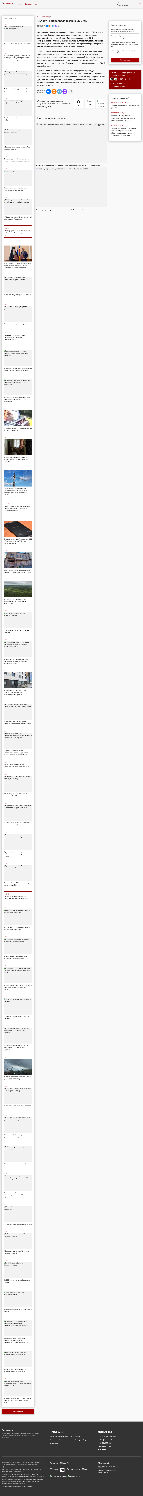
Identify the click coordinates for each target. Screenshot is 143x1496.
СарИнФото (54, 1443)
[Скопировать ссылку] (59, 26)
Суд (71, 1436)
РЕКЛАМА (102, 1450)
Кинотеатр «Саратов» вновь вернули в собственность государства (123, 37)
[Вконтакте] (62, 1470)
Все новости (10, 19)
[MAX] (56, 26)
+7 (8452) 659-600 (104, 1443)
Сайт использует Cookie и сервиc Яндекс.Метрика (17, 1486)
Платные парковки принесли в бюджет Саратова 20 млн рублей (123, 52)
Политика (77, 1436)
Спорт (85, 1440)
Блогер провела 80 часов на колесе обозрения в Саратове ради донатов (122, 30)
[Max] (111, 79)
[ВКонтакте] (47, 26)
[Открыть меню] (139, 4)
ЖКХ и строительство (66, 1440)
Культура (78, 1440)
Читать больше (125, 60)
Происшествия (63, 1436)
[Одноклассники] (50, 26)
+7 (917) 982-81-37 (105, 1440)
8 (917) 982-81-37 (124, 79)
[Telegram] (53, 26)
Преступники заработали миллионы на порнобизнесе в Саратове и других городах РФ (124, 44)
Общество (53, 1436)
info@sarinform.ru (117, 86)
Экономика (53, 17)
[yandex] (59, 1476)
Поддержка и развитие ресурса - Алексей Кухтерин (107, 1471)
